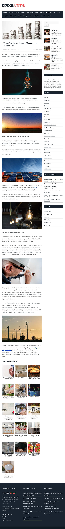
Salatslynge (47, 152)
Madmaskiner (47, 211)
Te (31, 16)
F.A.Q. (3, 518)
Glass (17, 12)
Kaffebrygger (47, 122)
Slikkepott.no (47, 219)
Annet (42, 16)
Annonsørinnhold (37, 49)
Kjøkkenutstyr (6, 49)
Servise (20, 16)
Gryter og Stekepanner (27, 12)
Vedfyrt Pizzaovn (57, 47)
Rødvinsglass (47, 147)
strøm (35, 187)
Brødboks (46, 103)
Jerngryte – (55, 65)
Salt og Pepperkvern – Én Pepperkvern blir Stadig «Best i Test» (53, 180)
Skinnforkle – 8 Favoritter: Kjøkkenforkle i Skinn (50, 187)
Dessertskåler (47, 108)
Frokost (11, 12)
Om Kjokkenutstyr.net (7, 514)
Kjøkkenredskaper (48, 127)
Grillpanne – (55, 38)
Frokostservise (47, 111)
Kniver (42, 12)
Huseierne (5, 101)
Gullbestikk (47, 119)
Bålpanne (46, 105)
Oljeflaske (46, 133)
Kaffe (36, 12)
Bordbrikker (47, 100)
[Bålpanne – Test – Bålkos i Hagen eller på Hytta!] (47, 32)
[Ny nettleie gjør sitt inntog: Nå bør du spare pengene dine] (22, 31)
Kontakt (49, 16)
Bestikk (5, 12)
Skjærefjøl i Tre (48, 158)
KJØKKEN (13, 5)
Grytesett (46, 116)
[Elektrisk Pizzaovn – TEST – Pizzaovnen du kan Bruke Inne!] (47, 57)
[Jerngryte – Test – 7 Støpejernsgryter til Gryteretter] (47, 67)
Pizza (58, 12)
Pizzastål (46, 138)
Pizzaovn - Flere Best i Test (50, 184)
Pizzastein (46, 141)
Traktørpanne (47, 169)
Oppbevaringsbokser (49, 136)
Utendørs (36, 16)
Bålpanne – (55, 30)
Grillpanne (46, 114)
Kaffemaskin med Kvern (50, 125)
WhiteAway (47, 225)
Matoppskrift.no (48, 214)
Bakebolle (46, 97)
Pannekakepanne (48, 144)
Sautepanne (47, 155)
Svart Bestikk (47, 163)
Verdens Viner (47, 222)
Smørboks (46, 160)
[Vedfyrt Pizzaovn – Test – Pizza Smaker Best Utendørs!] (47, 49)
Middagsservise (48, 130)
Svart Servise (47, 166)
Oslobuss (46, 217)
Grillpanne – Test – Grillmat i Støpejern (53, 498)
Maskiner (5, 16)
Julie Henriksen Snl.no (7, 520)
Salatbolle (46, 149)
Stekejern (26, 16)
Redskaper (13, 16)
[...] (60, 35)
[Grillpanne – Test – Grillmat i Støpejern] (47, 41)
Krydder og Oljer (50, 12)
